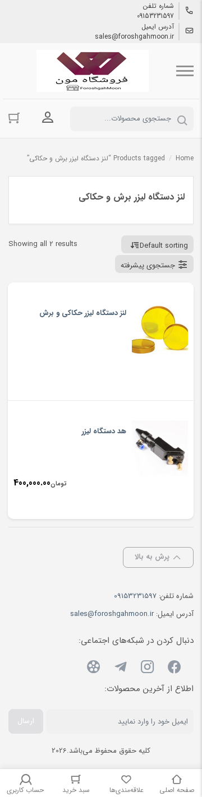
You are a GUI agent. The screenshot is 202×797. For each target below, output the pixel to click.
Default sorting (164, 246)
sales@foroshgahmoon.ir (134, 37)
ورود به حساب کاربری (47, 118)
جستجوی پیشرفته (148, 265)
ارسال (25, 721)
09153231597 (155, 16)
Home (185, 158)
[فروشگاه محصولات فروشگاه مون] (92, 71)
